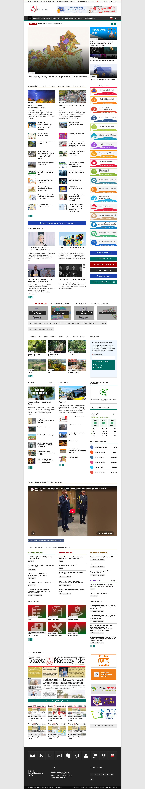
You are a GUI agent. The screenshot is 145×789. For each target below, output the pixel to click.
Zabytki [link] (46, 336)
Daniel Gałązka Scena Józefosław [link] (72, 279)
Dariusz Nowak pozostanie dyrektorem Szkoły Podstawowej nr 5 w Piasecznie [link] (77, 197)
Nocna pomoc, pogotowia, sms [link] (36, 632)
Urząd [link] (48, 18)
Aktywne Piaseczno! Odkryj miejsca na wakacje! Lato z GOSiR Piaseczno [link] (70, 557)
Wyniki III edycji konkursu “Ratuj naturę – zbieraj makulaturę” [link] (40, 557)
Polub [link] (115, 452)
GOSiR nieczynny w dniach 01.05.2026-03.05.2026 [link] (71, 573)
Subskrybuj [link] (113, 472)
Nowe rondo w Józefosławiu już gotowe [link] (50, 23)
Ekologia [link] (30, 352)
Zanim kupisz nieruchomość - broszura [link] (40, 329)
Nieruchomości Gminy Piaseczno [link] (103, 282)
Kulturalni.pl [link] (95, 580)
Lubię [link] (115, 447)
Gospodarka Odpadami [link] (35, 595)
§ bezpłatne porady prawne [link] (102, 725)
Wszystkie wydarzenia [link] (103, 258)
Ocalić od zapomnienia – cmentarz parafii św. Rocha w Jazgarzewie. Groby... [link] (45, 460)
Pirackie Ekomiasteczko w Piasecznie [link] (39, 582)
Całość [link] (44, 86)
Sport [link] (61, 561)
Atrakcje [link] (75, 336)
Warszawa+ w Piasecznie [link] (76, 417)
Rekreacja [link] (60, 336)
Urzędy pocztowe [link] (53, 619)
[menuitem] (63, 1)
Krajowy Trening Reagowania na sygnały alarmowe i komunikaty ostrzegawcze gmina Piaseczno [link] (44, 126)
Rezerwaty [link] (71, 354)
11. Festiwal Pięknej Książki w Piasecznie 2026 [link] (45, 205)
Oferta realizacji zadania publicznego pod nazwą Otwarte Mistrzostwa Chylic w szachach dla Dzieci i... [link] (103, 617)
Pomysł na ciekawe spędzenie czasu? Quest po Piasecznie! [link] (45, 420)
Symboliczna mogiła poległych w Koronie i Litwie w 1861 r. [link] (46, 452)
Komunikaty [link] (31, 569)
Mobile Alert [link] (73, 1)
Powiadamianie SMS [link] (62, 1)
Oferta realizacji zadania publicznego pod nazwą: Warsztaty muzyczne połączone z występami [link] (103, 607)
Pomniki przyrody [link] (73, 372)
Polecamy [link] (94, 76)
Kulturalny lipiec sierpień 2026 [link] (99, 593)
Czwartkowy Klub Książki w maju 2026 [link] (101, 557)
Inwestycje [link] (62, 102)
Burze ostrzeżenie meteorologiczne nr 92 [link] (36, 106)
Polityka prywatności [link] (87, 787)
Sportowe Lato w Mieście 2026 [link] (68, 565)
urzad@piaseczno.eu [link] (57, 777)
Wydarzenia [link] (94, 57)
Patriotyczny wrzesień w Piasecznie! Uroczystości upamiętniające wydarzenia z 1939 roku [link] (77, 144)
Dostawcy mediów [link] (73, 636)
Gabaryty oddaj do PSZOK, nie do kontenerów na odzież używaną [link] (38, 574)
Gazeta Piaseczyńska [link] (83, 1)
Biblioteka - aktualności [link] (97, 559)
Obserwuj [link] (114, 457)
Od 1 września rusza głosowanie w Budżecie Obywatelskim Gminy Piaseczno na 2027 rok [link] (101, 43)
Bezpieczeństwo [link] (73, 619)
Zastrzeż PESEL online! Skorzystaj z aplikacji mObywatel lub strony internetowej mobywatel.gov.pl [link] (76, 208)
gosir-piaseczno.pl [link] (66, 553)
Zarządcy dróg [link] (73, 457)
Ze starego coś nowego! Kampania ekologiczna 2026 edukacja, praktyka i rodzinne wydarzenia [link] (39, 591)
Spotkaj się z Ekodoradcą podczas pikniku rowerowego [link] (76, 153)
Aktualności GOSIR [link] (65, 577)
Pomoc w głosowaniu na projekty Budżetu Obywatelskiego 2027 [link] (76, 164)
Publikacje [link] (31, 399)
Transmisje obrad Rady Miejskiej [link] (103, 264)
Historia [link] (53, 18)
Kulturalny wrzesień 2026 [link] (76, 134)
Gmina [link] (43, 18)
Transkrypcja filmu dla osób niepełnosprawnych (46, 540)
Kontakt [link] (93, 1)
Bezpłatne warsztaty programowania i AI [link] (75, 179)
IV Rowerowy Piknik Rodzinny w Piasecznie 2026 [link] (76, 124)
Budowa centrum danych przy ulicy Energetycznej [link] (76, 171)
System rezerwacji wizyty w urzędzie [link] (102, 79)
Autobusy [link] (62, 402)
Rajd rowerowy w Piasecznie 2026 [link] (42, 134)
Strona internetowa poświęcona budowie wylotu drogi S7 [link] (77, 450)
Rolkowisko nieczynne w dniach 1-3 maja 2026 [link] (71, 590)
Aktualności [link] (36, 18)
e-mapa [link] (103, 323)
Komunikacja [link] (63, 382)
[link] (102, 2)
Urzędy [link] (30, 619)
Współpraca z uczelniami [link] (72, 323)
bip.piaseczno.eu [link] (96, 601)
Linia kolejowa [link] (73, 441)
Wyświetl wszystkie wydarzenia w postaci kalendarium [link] (58, 223)
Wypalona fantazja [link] (96, 564)
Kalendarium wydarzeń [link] (103, 252)
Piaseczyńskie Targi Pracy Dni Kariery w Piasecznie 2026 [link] (45, 172)
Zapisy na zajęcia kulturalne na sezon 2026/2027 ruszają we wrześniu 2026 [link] (101, 585)
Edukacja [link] (75, 86)
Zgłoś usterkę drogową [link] (76, 425)
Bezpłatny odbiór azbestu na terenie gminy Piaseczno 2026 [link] (41, 566)
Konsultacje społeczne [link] (103, 270)
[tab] (41, 303)
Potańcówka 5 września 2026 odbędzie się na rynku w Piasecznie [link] (45, 180)
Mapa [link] (66, 18)
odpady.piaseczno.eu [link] (35, 553)
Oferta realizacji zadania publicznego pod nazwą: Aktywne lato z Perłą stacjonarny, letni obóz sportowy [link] (103, 638)
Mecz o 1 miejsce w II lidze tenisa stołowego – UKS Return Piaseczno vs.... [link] (71, 581)
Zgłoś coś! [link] (80, 18)
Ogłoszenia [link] (72, 18)
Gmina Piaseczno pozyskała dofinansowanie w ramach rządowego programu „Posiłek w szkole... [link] (45, 155)
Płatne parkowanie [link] (105, 276)
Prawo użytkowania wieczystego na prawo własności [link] (45, 323)
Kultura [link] (68, 86)
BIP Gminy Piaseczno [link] (97, 611)
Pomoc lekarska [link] (33, 636)
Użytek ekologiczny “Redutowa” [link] (34, 355)
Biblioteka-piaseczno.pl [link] (99, 553)
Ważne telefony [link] (33, 617)
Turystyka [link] (60, 18)
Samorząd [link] (31, 73)
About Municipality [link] (97, 1)
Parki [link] (49, 372)
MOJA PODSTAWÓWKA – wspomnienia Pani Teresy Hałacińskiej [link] (45, 444)
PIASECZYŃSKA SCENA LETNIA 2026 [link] (102, 60)
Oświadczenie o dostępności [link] (102, 787)
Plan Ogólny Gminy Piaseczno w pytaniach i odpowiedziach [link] (58, 76)
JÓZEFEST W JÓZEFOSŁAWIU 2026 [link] (75, 187)
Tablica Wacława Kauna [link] (44, 427)
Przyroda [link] (53, 336)
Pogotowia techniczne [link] (55, 636)
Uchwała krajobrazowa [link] (90, 323)
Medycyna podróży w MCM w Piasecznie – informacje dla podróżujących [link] (45, 196)
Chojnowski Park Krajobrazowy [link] (53, 355)
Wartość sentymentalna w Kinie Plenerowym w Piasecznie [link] (40, 280)
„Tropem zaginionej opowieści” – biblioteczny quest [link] (100, 571)
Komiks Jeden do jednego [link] (45, 435)
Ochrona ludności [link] (90, 18)
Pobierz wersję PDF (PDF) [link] (56, 701)
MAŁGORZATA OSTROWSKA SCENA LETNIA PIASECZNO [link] (39, 249)
